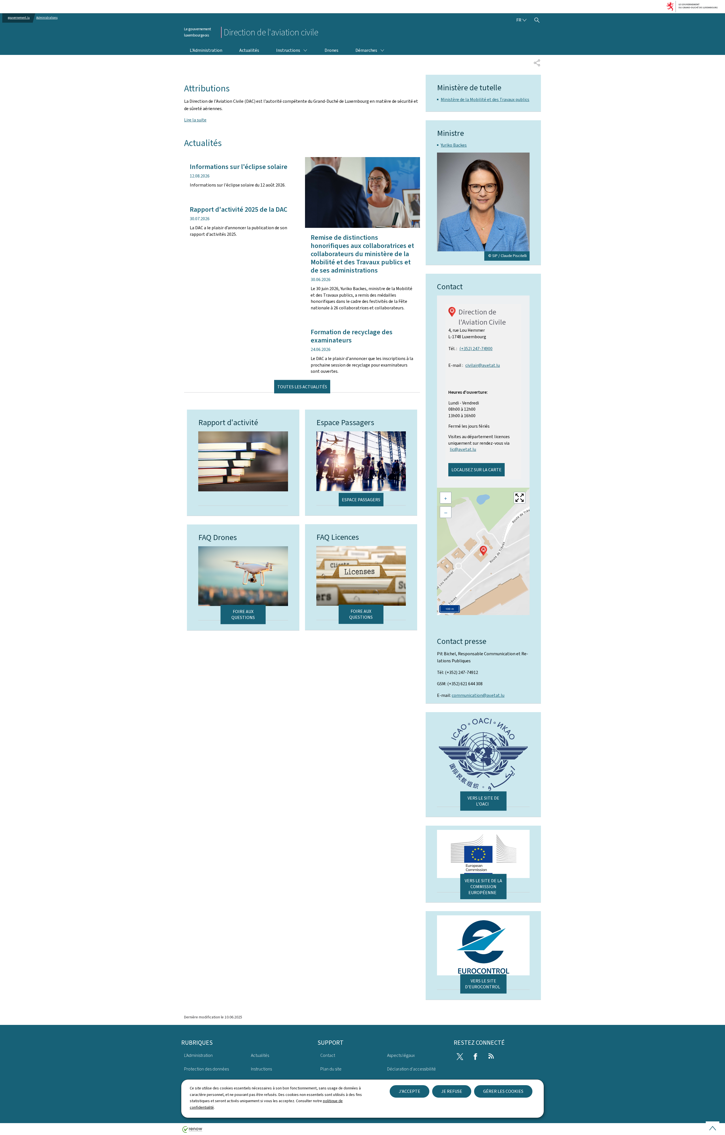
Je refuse (451, 1091)
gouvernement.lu (19, 18)
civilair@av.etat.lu (482, 365)
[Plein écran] (519, 498)
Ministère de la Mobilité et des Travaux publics (485, 99)
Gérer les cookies (503, 1091)
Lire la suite (195, 120)
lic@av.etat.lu (463, 449)
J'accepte (409, 1091)
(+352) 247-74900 (475, 349)
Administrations (46, 18)
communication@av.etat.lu (478, 695)
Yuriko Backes (454, 145)
